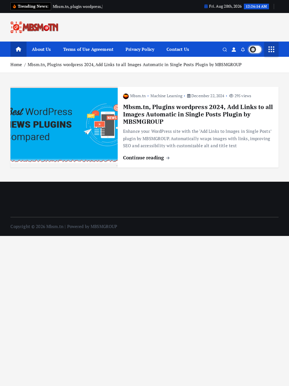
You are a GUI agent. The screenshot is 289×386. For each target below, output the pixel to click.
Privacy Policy (140, 49)
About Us (41, 49)
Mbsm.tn (138, 95)
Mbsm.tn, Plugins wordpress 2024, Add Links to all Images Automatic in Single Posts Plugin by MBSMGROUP (135, 64)
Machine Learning (166, 95)
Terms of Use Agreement (88, 49)
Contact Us (178, 49)
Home (16, 64)
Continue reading (144, 157)
